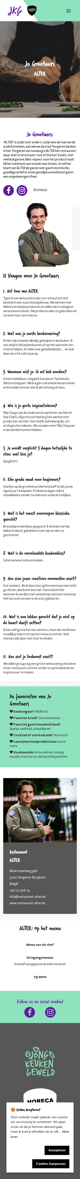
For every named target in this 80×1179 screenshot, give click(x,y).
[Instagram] (22, 192)
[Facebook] (8, 192)
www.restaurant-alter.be (27, 903)
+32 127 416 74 (20, 890)
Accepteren (56, 1150)
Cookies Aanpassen (50, 1163)
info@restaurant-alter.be (28, 896)
